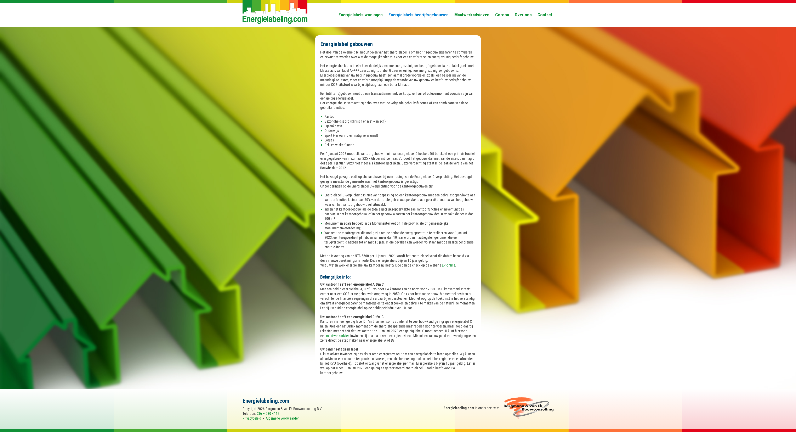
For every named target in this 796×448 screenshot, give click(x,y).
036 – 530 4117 (267, 413)
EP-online (448, 265)
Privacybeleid (252, 418)
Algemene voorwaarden (282, 418)
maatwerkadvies (337, 336)
